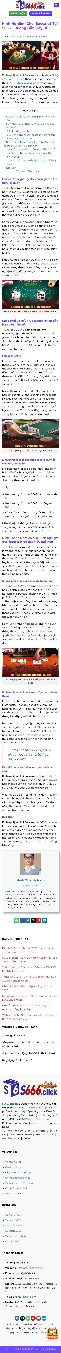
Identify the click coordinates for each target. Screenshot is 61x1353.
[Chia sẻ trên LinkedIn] (44, 920)
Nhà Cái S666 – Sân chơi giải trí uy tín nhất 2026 (27, 988)
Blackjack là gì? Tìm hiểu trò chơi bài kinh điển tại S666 (29, 754)
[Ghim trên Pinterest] (38, 920)
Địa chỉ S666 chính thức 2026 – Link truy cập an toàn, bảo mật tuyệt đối (28, 950)
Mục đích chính (18, 131)
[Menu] (56, 5)
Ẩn (36, 110)
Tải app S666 (13, 1220)
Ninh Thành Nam (40, 37)
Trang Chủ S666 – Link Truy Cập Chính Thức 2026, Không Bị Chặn (29, 978)
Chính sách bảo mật (17, 1177)
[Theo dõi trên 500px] (44, 1318)
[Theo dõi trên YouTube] (38, 1318)
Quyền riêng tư (14, 1167)
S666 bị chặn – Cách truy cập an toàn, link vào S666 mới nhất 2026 (29, 959)
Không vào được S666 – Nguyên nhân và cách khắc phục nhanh (29, 998)
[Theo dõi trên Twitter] (17, 1318)
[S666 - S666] (30, 5)
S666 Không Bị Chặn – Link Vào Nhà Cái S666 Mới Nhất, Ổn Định (29, 969)
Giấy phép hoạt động (18, 1172)
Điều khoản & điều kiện (19, 1183)
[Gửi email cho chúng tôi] (22, 1318)
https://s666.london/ (14, 894)
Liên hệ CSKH (13, 1193)
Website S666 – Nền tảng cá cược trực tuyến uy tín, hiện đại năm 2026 (30, 1017)
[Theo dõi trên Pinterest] (33, 1318)
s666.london (10, 1103)
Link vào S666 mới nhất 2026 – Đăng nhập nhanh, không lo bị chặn (27, 1007)
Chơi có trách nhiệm (17, 1188)
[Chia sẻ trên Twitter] (27, 920)
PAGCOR (25, 1119)
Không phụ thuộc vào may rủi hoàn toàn (32, 149)
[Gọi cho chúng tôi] (27, 1318)
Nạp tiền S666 (13, 1225)
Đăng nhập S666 (15, 1236)
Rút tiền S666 (13, 1230)
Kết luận (10, 167)
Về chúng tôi (13, 1161)
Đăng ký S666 (13, 1214)
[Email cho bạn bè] (33, 920)
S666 (32, 1107)
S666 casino (24, 83)
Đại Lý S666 (12, 1241)
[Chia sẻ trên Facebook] (22, 920)
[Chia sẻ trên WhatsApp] (16, 920)
